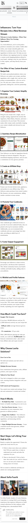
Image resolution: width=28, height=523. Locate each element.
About (14, 16)
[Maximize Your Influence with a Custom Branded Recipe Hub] (3, 3)
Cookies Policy (18, 516)
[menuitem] (22, 3)
